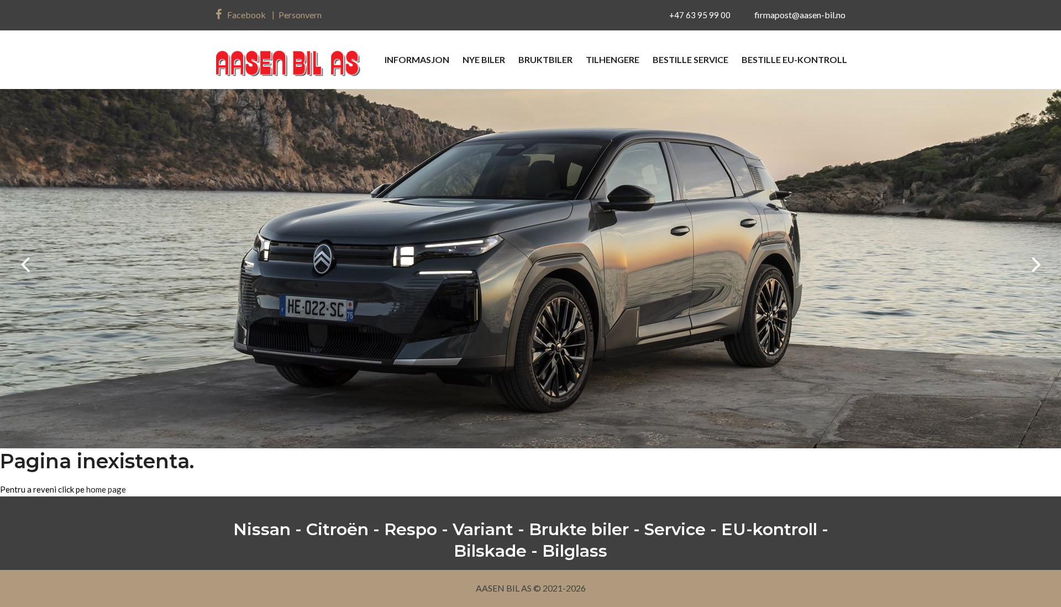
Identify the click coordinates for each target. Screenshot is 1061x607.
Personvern (300, 14)
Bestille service (690, 59)
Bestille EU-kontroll (794, 59)
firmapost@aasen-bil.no (799, 14)
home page (106, 489)
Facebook (246, 14)
